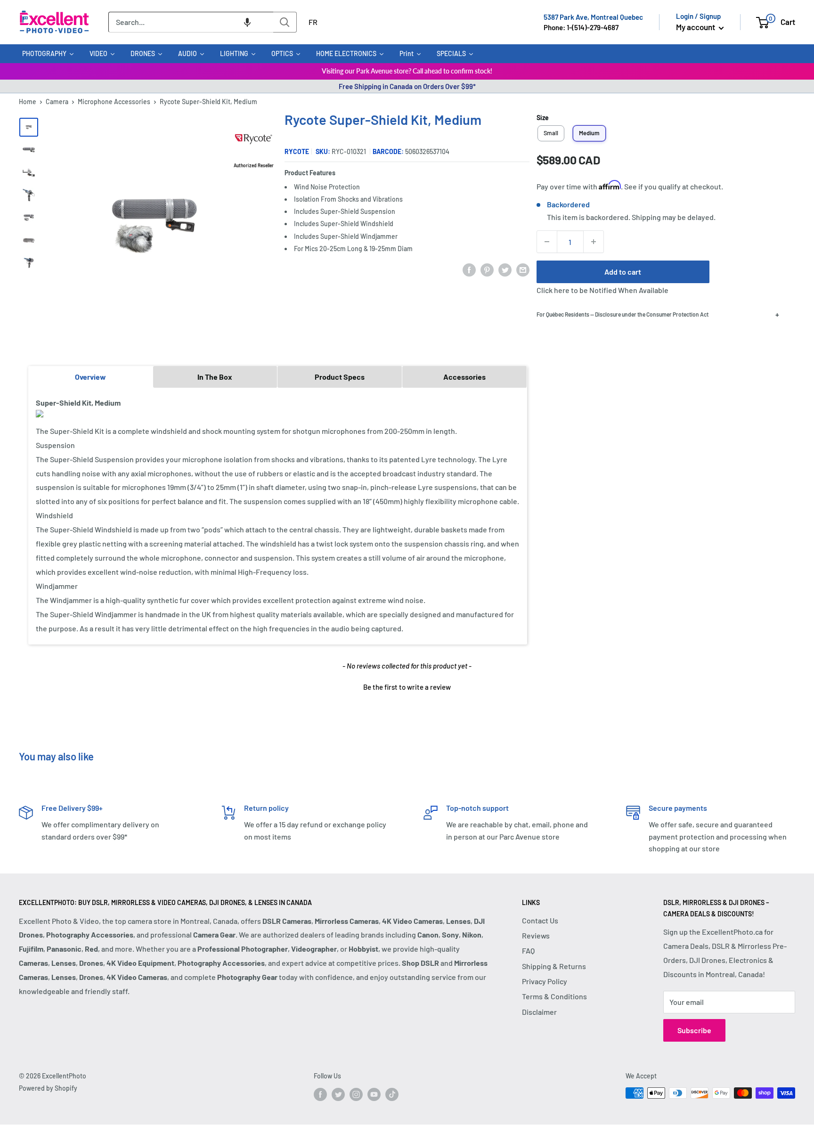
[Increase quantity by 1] (593, 242)
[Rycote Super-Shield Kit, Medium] (28, 127)
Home (27, 102)
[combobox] (190, 22)
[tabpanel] (277, 515)
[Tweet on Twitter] (505, 269)
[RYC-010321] (28, 149)
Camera (57, 102)
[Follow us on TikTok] (392, 1094)
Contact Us (540, 920)
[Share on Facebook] (469, 269)
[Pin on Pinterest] (487, 269)
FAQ (528, 950)
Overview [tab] (90, 376)
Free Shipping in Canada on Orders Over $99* (407, 86)
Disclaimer (539, 1011)
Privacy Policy (544, 981)
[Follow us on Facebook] (320, 1094)
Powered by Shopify (48, 1088)
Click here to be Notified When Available (602, 290)
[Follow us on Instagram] (356, 1094)
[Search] (285, 22)
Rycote (297, 151)
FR (313, 21)
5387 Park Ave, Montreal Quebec (593, 17)
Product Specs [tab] (340, 376)
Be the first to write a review (407, 687)
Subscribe (694, 1030)
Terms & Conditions (554, 996)
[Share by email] (522, 269)
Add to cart (622, 271)
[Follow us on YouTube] (374, 1094)
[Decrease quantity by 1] (547, 242)
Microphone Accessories (114, 102)
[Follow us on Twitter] (338, 1094)
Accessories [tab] (464, 376)
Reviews (536, 935)
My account (696, 27)
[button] (247, 22)
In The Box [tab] (214, 376)
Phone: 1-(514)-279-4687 (581, 27)
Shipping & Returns (554, 966)
